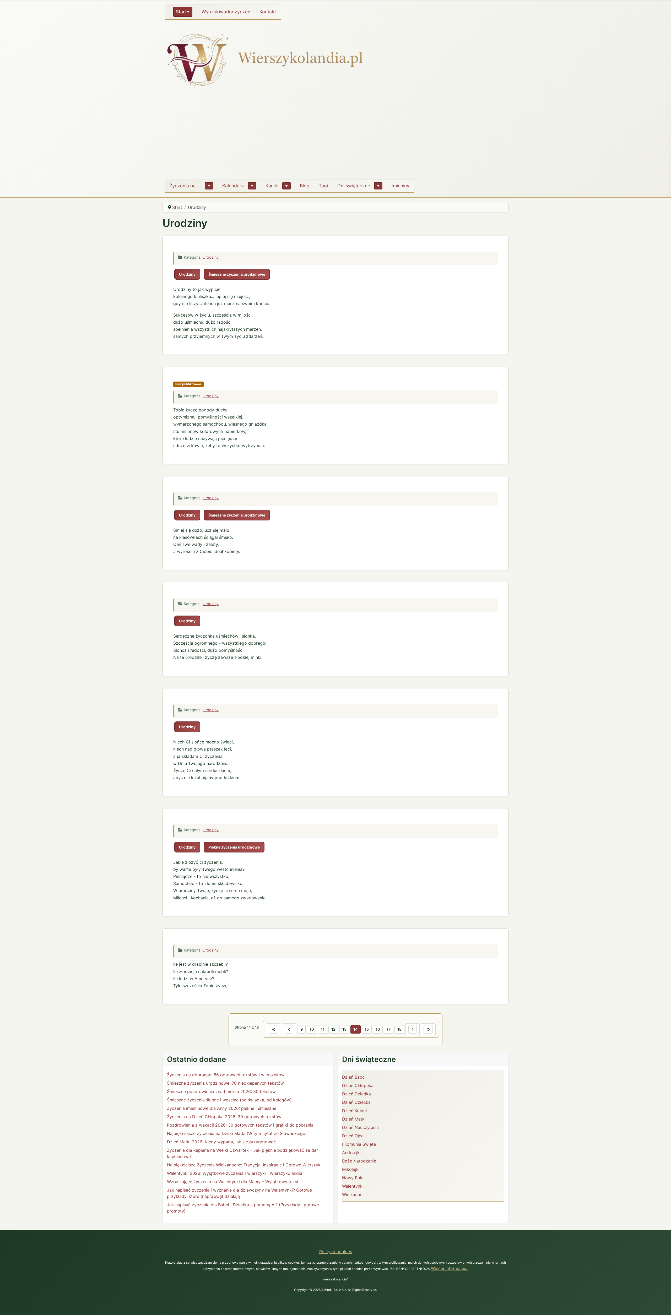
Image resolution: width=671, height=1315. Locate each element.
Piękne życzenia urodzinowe (234, 847)
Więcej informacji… (449, 1268)
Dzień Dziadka (356, 1093)
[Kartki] (286, 185)
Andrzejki (351, 1152)
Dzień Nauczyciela (360, 1127)
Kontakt (267, 11)
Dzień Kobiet (354, 1110)
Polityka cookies (335, 1251)
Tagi (323, 185)
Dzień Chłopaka (358, 1085)
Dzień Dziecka (356, 1102)
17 (389, 1029)
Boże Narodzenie (359, 1161)
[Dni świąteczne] (378, 185)
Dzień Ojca (353, 1135)
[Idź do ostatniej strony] (428, 1029)
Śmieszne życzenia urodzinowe (236, 274)
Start (181, 11)
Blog (305, 185)
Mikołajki (351, 1169)
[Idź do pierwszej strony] (273, 1029)
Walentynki (353, 1186)
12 (333, 1029)
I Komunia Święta (359, 1144)
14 (355, 1029)
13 (344, 1029)
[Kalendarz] (252, 185)
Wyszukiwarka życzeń (226, 11)
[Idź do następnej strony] (412, 1029)
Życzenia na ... (185, 185)
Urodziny (211, 257)
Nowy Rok (352, 1177)
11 (322, 1029)
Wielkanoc (352, 1194)
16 (378, 1029)
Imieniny (400, 185)
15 (367, 1029)
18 (399, 1029)
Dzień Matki (354, 1119)
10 (312, 1029)
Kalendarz (233, 185)
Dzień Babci (354, 1077)
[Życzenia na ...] (209, 185)
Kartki (272, 185)
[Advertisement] (335, 136)
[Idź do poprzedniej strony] (289, 1029)
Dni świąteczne (353, 185)
